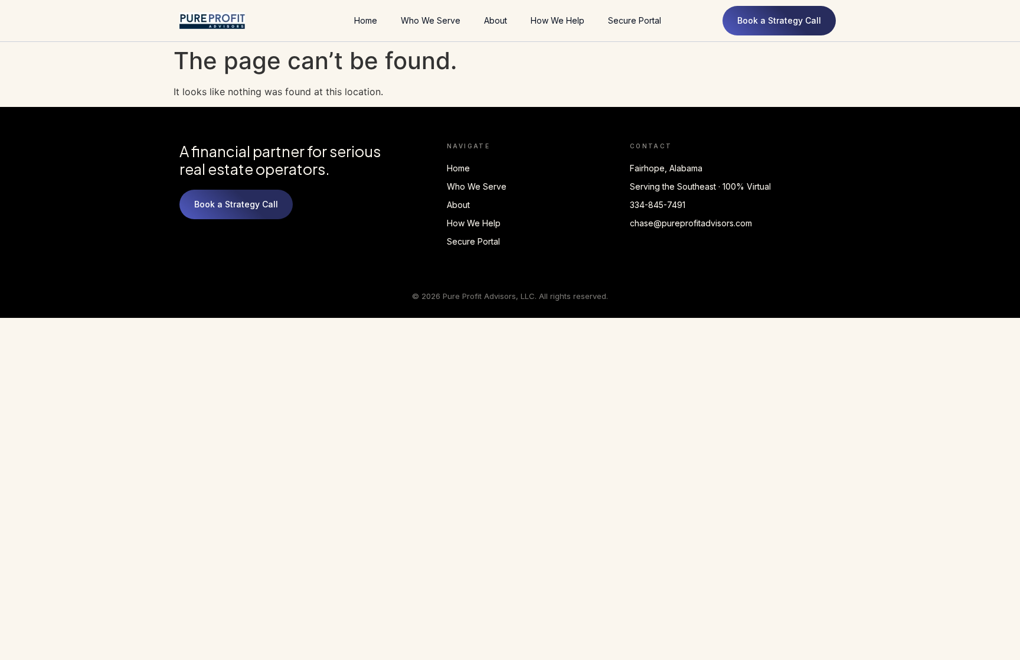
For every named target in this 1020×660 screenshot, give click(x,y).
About (495, 20)
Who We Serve (430, 20)
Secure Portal (634, 20)
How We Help (557, 20)
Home (365, 20)
